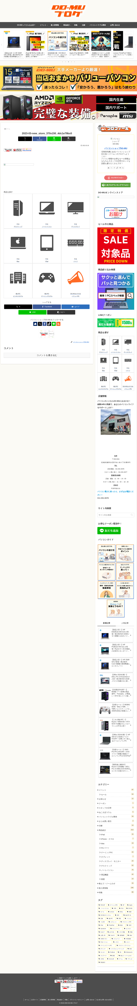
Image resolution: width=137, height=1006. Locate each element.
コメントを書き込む (47, 355)
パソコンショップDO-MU (115, 148)
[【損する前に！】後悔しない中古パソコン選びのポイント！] (125, 553)
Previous (2, 45)
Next (135, 45)
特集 (66, 999)
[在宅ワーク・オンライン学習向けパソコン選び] (106, 572)
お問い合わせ (90, 999)
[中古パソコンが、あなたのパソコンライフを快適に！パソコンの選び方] (106, 553)
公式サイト (34, 999)
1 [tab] (62, 62)
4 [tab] (72, 62)
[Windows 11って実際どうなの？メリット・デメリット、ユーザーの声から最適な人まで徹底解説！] (116, 608)
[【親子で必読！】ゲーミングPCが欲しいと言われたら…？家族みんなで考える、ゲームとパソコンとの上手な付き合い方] (125, 572)
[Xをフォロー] (40, 324)
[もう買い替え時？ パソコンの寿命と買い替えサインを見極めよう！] (125, 590)
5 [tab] (75, 62)
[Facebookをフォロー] (45, 324)
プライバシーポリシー (77, 999)
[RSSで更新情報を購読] (58, 324)
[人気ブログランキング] (17, 150)
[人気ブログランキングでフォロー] (116, 185)
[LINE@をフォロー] (54, 324)
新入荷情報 (51, 999)
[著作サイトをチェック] (35, 324)
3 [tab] (68, 62)
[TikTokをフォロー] (49, 324)
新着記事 (106, 623)
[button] (69, 139)
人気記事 (125, 623)
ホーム (27, 999)
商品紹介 (60, 999)
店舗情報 (43, 999)
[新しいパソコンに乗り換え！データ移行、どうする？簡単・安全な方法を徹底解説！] (106, 590)
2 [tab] (65, 62)
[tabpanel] (13, 44)
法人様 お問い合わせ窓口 (104, 999)
